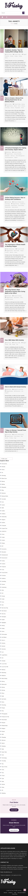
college (16, 56)
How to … (4, 640)
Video (3, 787)
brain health (16, 250)
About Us (5, 892)
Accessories (4, 463)
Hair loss (4, 613)
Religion (3, 728)
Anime (3, 469)
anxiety (11, 56)
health (13, 344)
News (3, 702)
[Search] (23, 13)
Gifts (3, 590)
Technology (7, 203)
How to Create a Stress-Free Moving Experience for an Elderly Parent (14, 99)
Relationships (21, 202)
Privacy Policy (14, 894)
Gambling (4, 581)
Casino (3, 504)
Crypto (3, 537)
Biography (4, 487)
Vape (3, 781)
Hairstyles (4, 616)
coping (20, 56)
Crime (3, 534)
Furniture (4, 575)
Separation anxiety (9, 299)
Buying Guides (5, 496)
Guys (3, 602)
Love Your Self (5, 666)
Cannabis (4, 499)
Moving (23, 104)
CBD (19, 342)
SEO (3, 734)
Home (3, 631)
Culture (3, 540)
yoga (15, 438)
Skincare (4, 740)
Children (3, 513)
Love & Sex (20, 389)
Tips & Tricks (4, 766)
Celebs (3, 510)
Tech (3, 754)
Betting (3, 484)
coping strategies (18, 153)
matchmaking (14, 205)
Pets (3, 710)
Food (3, 569)
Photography (4, 713)
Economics (4, 549)
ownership (7, 107)
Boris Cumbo (9, 54)
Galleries (4, 578)
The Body (4, 760)
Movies (3, 687)
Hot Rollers (4, 637)
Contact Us (10, 892)
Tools (3, 769)
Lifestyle (3, 660)
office (21, 297)
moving (23, 105)
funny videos (17, 436)
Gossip (3, 596)
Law (3, 652)
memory (11, 252)
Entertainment (5, 554)
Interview (4, 649)
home (19, 105)
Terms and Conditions (22, 892)
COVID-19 (4, 531)
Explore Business (14, 830)
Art (2, 472)
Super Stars (4, 752)
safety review (15, 207)
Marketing (4, 672)
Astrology (4, 475)
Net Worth (4, 699)
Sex (22, 391)
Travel (3, 775)
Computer (4, 525)
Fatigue (22, 250)
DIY (2, 546)
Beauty (3, 481)
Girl (2, 593)
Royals (3, 731)
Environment (4, 557)
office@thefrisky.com (8, 872)
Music (3, 693)
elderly (15, 105)
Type (3, 778)
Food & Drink (4, 572)
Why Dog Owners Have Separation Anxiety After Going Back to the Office (15, 291)
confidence (22, 203)
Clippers (3, 519)
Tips (3, 763)
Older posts (4, 458)
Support (6, 392)
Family (3, 560)
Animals (19, 295)
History (3, 625)
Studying (4, 746)
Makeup (3, 669)
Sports (3, 743)
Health (19, 152)
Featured (4, 566)
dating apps (7, 205)
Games (3, 584)
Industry (3, 643)
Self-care (13, 155)
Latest (15, 892)
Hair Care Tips (5, 607)
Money (3, 681)
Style (3, 749)
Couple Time (4, 528)
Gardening (4, 587)
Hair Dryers (4, 610)
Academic (7, 56)
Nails (3, 696)
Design (3, 543)
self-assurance (17, 391)
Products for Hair (5, 716)
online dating (21, 205)
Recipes (3, 722)
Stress (6, 57)
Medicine (4, 675)
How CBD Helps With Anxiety (14, 340)
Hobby (3, 628)
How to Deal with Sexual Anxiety (15, 387)
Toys (3, 772)
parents (12, 107)
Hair (3, 604)
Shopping (4, 737)
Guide (3, 599)
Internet (3, 646)
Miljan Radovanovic (10, 248)
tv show (11, 438)
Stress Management (20, 155)
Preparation (17, 107)
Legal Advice (4, 654)
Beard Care (4, 478)
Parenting (4, 704)
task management (9, 157)
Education (4, 552)
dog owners (16, 297)
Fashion (3, 563)
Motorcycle (4, 684)
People (3, 707)
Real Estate (4, 719)
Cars (3, 501)
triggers (16, 157)
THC (17, 344)
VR (2, 790)
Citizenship (4, 516)
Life (2, 657)
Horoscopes (4, 634)
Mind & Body (21, 434)
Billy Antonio (8, 152)
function (7, 252)
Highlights (4, 622)
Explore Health (14, 809)
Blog (19, 54)
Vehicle (3, 784)
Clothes (3, 522)
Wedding (4, 793)
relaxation (7, 155)
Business (4, 493)
